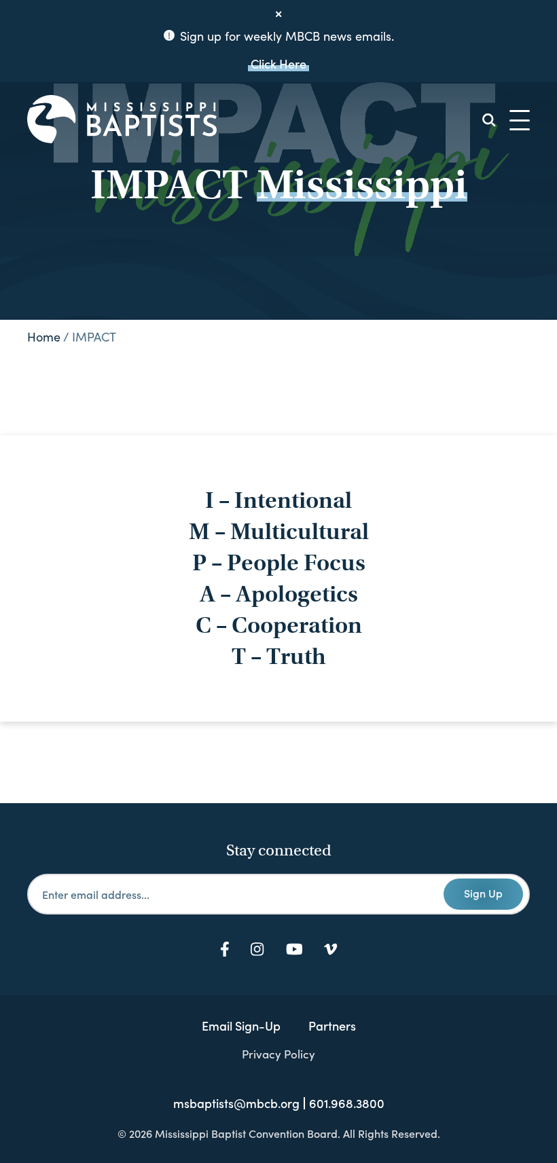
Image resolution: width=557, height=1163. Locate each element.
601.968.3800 (346, 1103)
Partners (332, 1025)
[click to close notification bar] (278, 14)
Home (43, 337)
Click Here (278, 63)
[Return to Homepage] (122, 120)
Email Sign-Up (241, 1025)
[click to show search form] (489, 120)
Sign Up (483, 892)
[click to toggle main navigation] (519, 120)
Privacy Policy (278, 1054)
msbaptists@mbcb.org (236, 1103)
